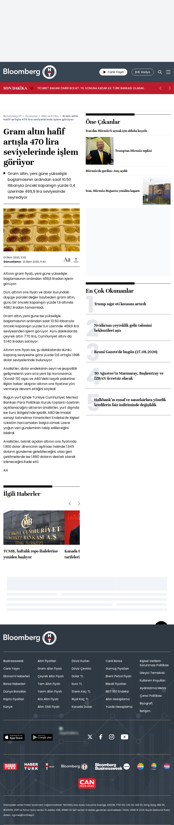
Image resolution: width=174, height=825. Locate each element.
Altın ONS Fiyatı (48, 707)
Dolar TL (77, 676)
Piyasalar (31, 116)
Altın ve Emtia (50, 116)
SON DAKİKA (15, 88)
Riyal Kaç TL (80, 699)
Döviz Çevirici (81, 668)
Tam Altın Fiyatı (49, 684)
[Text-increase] (67, 259)
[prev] (160, 88)
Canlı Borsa (114, 661)
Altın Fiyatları (47, 661)
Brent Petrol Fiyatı (118, 676)
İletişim (145, 711)
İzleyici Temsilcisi (152, 673)
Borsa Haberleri (14, 684)
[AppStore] (14, 737)
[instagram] (111, 737)
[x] (90, 737)
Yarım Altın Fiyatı (50, 691)
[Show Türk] (154, 766)
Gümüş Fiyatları (117, 668)
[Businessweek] (112, 766)
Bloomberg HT (12, 116)
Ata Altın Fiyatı (48, 699)
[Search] (160, 72)
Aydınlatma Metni (153, 688)
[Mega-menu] (168, 72)
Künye (8, 707)
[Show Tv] (140, 766)
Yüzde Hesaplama (119, 707)
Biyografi (146, 703)
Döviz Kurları (80, 661)
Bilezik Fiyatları (116, 684)
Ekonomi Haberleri (16, 676)
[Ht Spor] (49, 766)
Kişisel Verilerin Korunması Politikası (154, 663)
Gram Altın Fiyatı (50, 668)
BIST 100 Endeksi (117, 691)
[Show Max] (167, 766)
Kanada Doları (82, 707)
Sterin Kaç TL (81, 691)
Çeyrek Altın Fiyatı (51, 676)
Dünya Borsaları (14, 691)
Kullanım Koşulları (152, 680)
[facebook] (100, 737)
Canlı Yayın (11, 668)
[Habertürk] (10, 766)
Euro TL (77, 684)
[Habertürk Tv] (31, 766)
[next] (169, 88)
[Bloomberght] (29, 72)
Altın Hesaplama (118, 699)
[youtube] (124, 737)
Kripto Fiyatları (13, 699)
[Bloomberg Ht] (74, 766)
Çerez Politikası (151, 696)
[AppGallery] (70, 737)
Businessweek (13, 661)
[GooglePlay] (42, 737)
